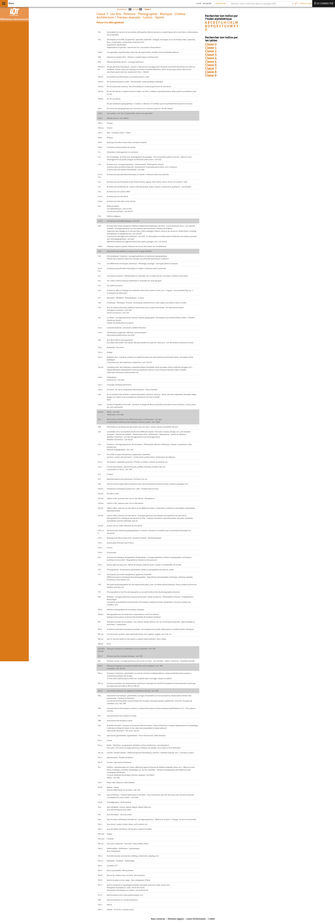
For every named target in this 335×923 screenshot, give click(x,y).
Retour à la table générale (110, 22)
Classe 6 (211, 65)
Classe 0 (211, 44)
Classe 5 (211, 61)
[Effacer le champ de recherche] (293, 3)
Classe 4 (211, 58)
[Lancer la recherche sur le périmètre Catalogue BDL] (296, 3)
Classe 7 (211, 68)
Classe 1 (211, 48)
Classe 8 (211, 72)
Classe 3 (211, 55)
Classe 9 (211, 75)
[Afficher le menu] (3, 3)
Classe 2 (211, 51)
